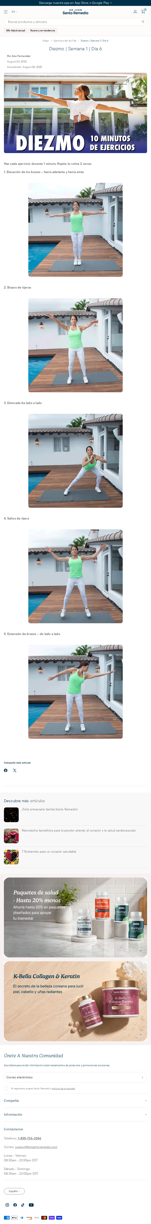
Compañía (11, 1100)
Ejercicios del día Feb (65, 40)
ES (13, 12)
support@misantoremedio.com (36, 1147)
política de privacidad (63, 1088)
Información (13, 1114)
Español (13, 1191)
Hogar (46, 40)
